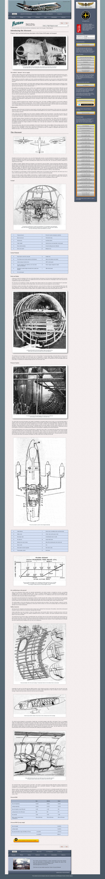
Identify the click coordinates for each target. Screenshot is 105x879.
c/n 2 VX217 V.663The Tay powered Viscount (85, 139)
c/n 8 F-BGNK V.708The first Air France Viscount (85, 153)
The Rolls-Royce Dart (85, 132)
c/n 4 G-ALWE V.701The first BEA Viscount (85, 146)
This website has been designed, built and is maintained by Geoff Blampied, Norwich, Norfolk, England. (52, 875)
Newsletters (85, 62)
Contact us (59, 13)
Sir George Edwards (86, 130)
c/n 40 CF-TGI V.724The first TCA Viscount (85, 160)
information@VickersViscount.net (85, 100)
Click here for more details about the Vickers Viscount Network (47, 867)
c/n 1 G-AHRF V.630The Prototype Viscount (85, 136)
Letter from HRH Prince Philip (86, 57)
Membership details (86, 113)
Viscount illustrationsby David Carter (86, 71)
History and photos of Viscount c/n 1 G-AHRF (27, 840)
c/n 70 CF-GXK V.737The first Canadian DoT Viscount (85, 171)
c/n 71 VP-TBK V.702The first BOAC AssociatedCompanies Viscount (85, 175)
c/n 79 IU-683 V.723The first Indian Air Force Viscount (85, 186)
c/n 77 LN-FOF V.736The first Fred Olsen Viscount (86, 183)
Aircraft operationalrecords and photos (86, 67)
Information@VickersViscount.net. (40, 864)
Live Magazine (86, 85)
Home (14, 14)
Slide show (39, 13)
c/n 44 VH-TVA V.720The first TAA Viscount (85, 164)
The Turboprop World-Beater (85, 128)
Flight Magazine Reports (86, 64)
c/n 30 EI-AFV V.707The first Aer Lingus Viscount (85, 157)
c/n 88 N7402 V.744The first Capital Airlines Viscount (85, 190)
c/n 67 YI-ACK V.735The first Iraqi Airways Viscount (86, 167)
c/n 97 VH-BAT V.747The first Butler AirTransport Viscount (86, 194)
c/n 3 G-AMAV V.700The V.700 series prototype (85, 143)
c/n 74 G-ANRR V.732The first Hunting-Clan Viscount (85, 179)
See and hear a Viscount (86, 59)
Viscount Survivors (85, 44)
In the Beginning (86, 125)
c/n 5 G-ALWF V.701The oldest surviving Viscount (86, 150)
